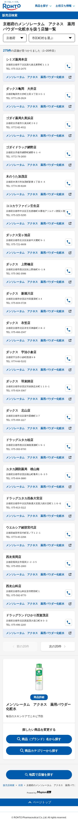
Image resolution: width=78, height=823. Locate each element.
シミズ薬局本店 (16, 59)
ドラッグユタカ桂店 (19, 439)
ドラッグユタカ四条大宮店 (24, 498)
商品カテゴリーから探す (41, 750)
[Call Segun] (68, 66)
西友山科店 (13, 586)
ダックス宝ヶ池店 (18, 235)
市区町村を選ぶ (42, 38)
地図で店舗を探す (41, 774)
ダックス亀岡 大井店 (21, 88)
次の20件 (55, 646)
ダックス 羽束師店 (19, 381)
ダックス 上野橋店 (19, 264)
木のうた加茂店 (16, 176)
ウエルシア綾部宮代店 (21, 527)
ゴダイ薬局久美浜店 (19, 118)
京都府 (10, 38)
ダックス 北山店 (18, 410)
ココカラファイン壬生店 (22, 205)
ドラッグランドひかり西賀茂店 (27, 615)
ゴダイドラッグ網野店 (21, 147)
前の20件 (23, 646)
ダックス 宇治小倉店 (21, 352)
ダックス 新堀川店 (19, 293)
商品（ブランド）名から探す (41, 739)
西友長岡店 (13, 556)
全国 (20, 785)
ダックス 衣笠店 (18, 322)
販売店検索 (8, 785)
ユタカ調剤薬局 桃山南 (22, 469)
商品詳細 (39, 697)
